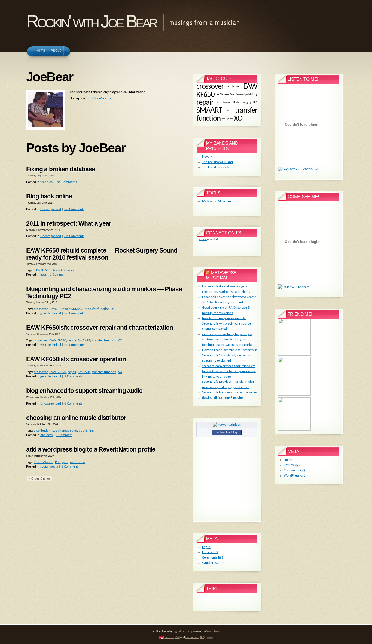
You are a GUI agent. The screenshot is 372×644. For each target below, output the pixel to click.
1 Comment (58, 274)
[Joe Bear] (294, 354)
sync (65, 462)
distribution (42, 431)
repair (65, 309)
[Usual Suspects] (294, 429)
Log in (206, 547)
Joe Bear (203, 239)
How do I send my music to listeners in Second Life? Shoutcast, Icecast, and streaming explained (229, 355)
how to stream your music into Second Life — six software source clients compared (226, 323)
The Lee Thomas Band (217, 162)
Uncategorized (50, 209)
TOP (210, 637)
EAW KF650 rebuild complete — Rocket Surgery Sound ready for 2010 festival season (101, 254)
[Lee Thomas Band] (294, 394)
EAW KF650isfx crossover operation (76, 359)
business (46, 435)
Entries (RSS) (172, 637)
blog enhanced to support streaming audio (84, 390)
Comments (212, 557)
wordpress (77, 462)
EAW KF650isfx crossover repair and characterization (99, 327)
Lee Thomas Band (64, 431)
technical (46, 182)
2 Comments (73, 376)
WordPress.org (213, 563)
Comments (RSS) (195, 637)
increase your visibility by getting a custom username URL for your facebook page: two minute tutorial (227, 339)
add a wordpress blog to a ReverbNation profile (90, 449)
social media (49, 466)
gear (43, 274)
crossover (41, 309)
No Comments (67, 182)
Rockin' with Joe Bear (91, 21)
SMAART (77, 309)
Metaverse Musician (216, 201)
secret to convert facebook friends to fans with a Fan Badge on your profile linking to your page (229, 371)
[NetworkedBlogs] (227, 425)
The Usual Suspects (215, 167)
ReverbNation (43, 462)
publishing (86, 431)
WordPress (213, 631)
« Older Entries (39, 478)
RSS (57, 462)
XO (113, 309)
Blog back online (49, 196)
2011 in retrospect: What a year (68, 223)
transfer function (97, 309)
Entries (210, 552)
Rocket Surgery (63, 270)
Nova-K (54, 309)
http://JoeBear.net (99, 98)
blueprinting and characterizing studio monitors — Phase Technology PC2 (104, 292)
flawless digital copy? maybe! (223, 398)
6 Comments (73, 403)
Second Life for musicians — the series (229, 392)
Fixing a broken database (60, 169)
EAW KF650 (42, 270)
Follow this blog (227, 432)
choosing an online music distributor (76, 417)
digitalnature (181, 631)
